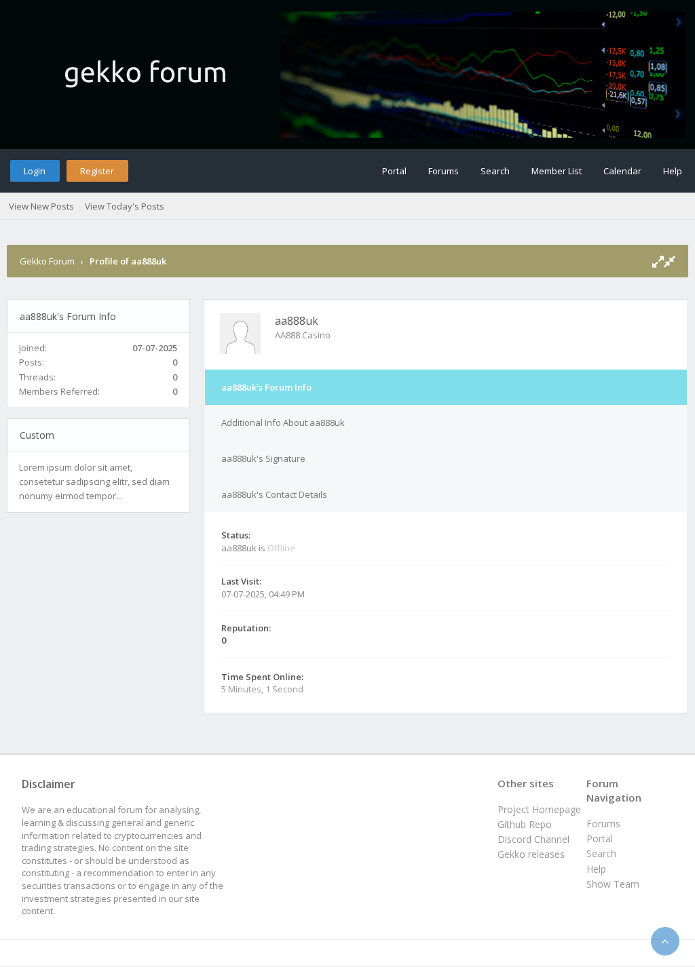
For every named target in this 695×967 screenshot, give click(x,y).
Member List (556, 171)
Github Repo (524, 824)
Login (34, 171)
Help (672, 171)
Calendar (622, 171)
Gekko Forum (47, 261)
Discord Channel (533, 839)
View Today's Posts (124, 206)
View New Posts (41, 206)
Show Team (612, 883)
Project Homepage (539, 809)
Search (495, 171)
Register (97, 171)
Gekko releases (531, 854)
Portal (394, 171)
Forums (443, 171)
